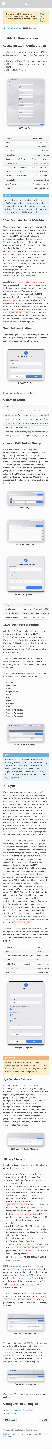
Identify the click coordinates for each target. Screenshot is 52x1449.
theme (28, 1434)
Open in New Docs (42, 17)
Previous (11, 1420)
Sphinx (15, 1434)
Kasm (27, 4)
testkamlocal (32, 432)
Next (43, 1420)
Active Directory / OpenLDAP (19, 1410)
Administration (14, 28)
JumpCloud (11, 1413)
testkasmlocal (29, 427)
